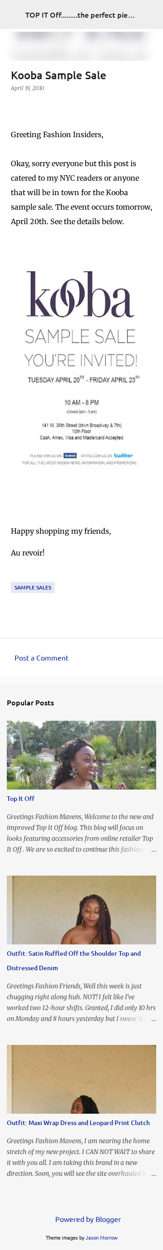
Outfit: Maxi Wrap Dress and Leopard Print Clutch (78, 1122)
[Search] (150, 14)
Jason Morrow (102, 1237)
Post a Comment (41, 657)
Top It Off (20, 798)
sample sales (32, 587)
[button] (16, 107)
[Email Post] (16, 576)
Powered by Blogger (87, 1218)
